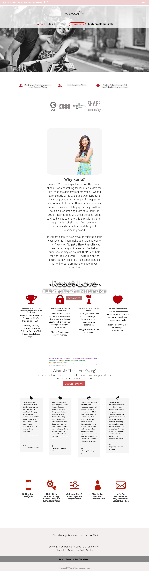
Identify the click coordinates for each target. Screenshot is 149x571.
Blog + (51, 24)
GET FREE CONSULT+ (77, 24)
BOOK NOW (74, 298)
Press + (62, 24)
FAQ (144, 2)
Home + (40, 24)
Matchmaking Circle (101, 24)
